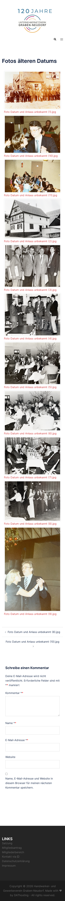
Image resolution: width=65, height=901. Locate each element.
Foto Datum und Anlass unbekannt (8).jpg (30, 523)
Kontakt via (9, 856)
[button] (55, 39)
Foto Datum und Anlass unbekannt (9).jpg (30, 614)
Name (10, 723)
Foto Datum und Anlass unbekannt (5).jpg (30, 387)
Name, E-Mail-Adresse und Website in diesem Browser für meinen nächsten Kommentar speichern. (29, 783)
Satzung (7, 843)
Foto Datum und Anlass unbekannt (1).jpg (30, 111)
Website (10, 757)
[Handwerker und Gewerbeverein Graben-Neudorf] (32, 19)
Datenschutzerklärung (16, 861)
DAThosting (21, 895)
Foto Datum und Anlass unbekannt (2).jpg (30, 241)
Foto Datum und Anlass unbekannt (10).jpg (31, 155)
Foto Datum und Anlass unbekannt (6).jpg (30, 433)
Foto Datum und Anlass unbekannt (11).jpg (30, 195)
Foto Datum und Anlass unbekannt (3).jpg (30, 289)
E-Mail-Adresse (16, 740)
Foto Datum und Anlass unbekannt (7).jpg (30, 477)
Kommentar (13, 693)
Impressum (9, 865)
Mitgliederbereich (13, 852)
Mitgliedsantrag (12, 847)
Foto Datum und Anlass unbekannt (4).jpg (30, 338)
